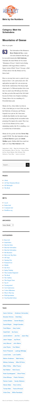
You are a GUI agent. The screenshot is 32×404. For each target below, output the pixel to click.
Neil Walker (6, 370)
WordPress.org (8, 210)
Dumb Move (7, 242)
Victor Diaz (6, 392)
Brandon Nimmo (8, 317)
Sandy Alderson (19, 381)
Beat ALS (7, 240)
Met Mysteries (8, 252)
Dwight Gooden (18, 324)
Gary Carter (16, 328)
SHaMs (6, 265)
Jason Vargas (7, 339)
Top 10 (6, 283)
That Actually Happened (11, 273)
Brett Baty (19, 317)
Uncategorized (8, 285)
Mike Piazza (17, 366)
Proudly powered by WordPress (21, 400)
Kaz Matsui (16, 347)
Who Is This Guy (15, 150)
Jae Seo (17, 336)
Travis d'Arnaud (18, 389)
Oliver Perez (21, 373)
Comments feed (8, 208)
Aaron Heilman (8, 313)
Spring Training (8, 270)
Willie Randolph (17, 392)
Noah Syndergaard (9, 373)
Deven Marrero (10, 152)
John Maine (17, 343)
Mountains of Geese (14, 40)
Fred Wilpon (7, 328)
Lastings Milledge (20, 351)
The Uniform (8, 278)
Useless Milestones (9, 290)
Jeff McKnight (8, 185)
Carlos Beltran (7, 321)
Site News (7, 268)
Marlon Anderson (8, 358)
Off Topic (7, 257)
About (6, 180)
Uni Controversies (9, 288)
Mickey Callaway (8, 362)
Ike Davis (15, 332)
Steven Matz (7, 385)
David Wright (7, 324)
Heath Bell (6, 332)
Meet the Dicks (8, 245)
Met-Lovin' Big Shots (10, 255)
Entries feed (7, 205)
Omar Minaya (7, 377)
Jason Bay (25, 336)
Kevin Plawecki (8, 351)
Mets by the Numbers (12, 19)
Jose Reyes (7, 347)
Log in (6, 203)
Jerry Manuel (7, 343)
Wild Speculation (9, 295)
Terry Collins (17, 385)
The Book (7, 188)
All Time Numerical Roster (11, 183)
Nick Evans (16, 370)
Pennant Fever (8, 263)
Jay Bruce (17, 339)
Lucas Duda (7, 355)
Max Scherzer (18, 152)
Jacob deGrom (7, 336)
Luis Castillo (17, 355)
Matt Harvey (20, 358)
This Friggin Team (9, 280)
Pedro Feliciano (19, 377)
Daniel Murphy (19, 321)
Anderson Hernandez (21, 313)
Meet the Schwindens (19, 148)
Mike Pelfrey (7, 366)
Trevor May (11, 154)
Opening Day (8, 260)
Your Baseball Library (10, 298)
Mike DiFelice (20, 362)
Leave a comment (20, 154)
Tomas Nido (7, 389)
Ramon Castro (7, 381)
